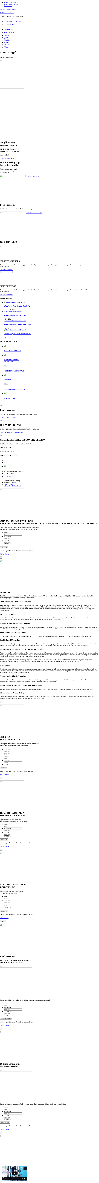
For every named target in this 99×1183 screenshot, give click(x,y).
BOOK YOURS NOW (7, 158)
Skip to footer (8, 6)
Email (6, 532)
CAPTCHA (7, 544)
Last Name (7, 540)
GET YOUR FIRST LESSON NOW (11, 432)
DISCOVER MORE (6, 270)
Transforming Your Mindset (15, 315)
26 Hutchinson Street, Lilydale (13, 21)
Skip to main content (10, 2)
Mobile (6, 760)
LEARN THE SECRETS (34, 213)
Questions (8, 476)
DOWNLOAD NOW (32, 176)
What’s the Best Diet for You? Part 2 (18, 306)
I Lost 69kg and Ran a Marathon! (17, 334)
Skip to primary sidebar (11, 4)
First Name (7, 536)
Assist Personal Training (7, 13)
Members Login (9, 32)
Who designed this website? (12, 486)
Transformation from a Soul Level (17, 325)
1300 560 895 (9, 24)
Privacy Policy (8, 484)
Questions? (8, 29)
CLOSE (3, 921)
